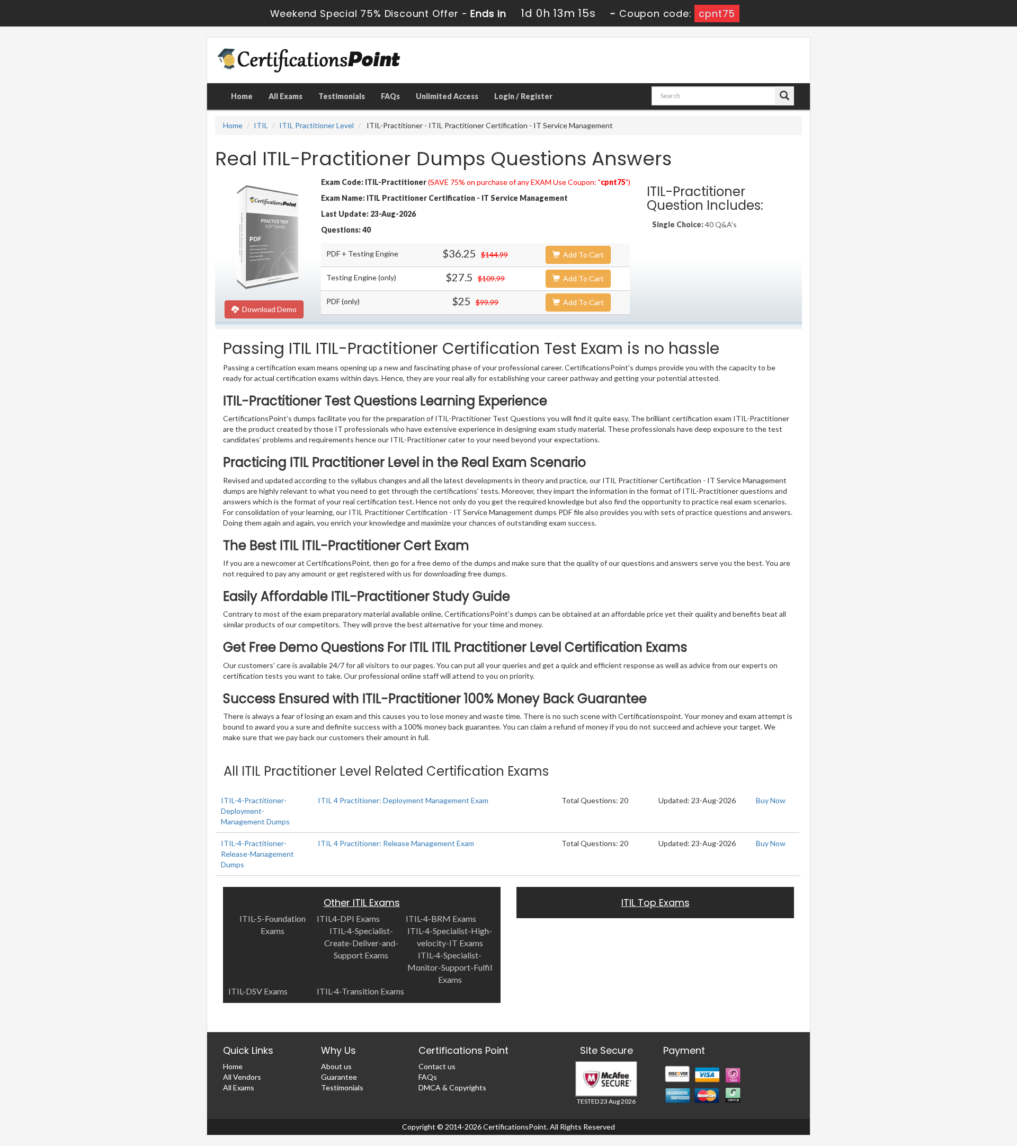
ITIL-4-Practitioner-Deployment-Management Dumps (255, 811)
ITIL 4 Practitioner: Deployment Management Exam (403, 800)
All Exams (285, 96)
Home (242, 96)
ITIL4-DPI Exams (348, 918)
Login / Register (523, 96)
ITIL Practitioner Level (316, 125)
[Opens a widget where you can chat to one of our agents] (944, 1085)
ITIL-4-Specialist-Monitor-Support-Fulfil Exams (449, 967)
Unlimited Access (447, 96)
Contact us (437, 1066)
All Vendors (242, 1076)
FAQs (390, 96)
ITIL (261, 125)
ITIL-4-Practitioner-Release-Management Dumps (257, 854)
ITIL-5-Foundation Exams (272, 924)
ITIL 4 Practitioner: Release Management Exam (396, 843)
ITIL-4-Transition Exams (360, 991)
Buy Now (771, 800)
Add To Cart (582, 254)
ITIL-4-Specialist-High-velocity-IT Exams (449, 937)
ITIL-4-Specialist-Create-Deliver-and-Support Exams (361, 943)
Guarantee (339, 1076)
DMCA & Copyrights (452, 1087)
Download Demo (268, 309)
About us (336, 1066)
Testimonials (341, 96)
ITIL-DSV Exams (258, 991)
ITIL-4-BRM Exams (441, 918)
